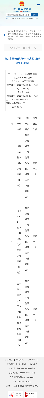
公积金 (18, 18)
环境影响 (31, 18)
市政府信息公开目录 (21, 34)
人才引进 (23, 18)
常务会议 (36, 18)
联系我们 (8, 360)
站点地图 (10, 364)
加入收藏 (31, 360)
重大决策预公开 (23, 36)
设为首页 (20, 360)
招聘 (27, 18)
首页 (10, 31)
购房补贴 (14, 18)
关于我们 (22, 364)
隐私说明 (33, 364)
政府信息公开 (20, 31)
